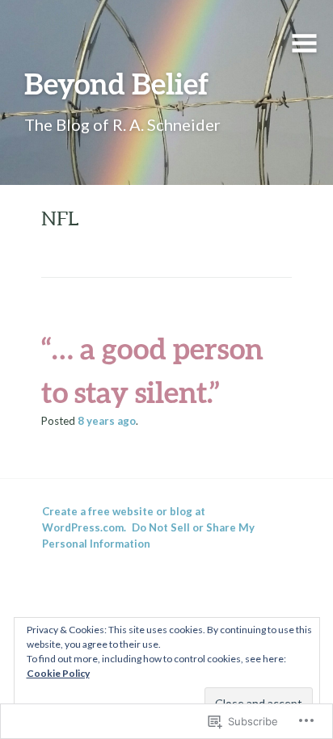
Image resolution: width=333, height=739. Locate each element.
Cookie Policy (58, 673)
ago (107, 420)
